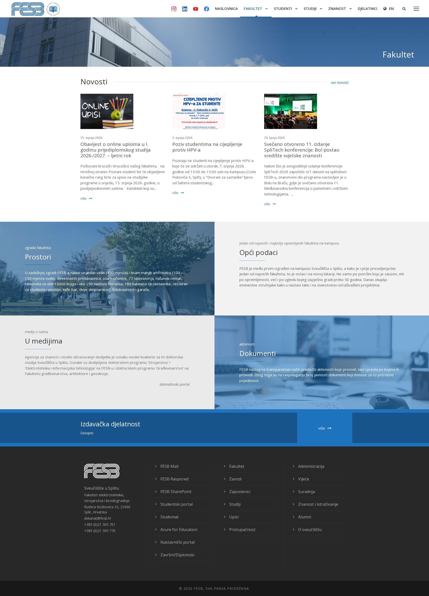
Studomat (169, 517)
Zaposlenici (239, 491)
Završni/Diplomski (177, 555)
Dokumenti (257, 353)
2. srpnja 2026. (182, 138)
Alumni (304, 517)
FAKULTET (253, 8)
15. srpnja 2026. (91, 138)
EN (391, 8)
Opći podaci (258, 252)
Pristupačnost (242, 529)
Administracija (311, 466)
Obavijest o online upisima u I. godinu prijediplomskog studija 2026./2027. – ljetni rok (115, 150)
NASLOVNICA (226, 8)
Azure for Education (178, 529)
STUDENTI (283, 8)
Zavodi (235, 479)
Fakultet (236, 466)
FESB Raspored (174, 479)
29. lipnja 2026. (274, 138)
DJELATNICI (367, 8)
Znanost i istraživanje (318, 504)
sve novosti (340, 82)
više (83, 198)
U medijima (43, 340)
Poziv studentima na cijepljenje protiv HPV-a (207, 147)
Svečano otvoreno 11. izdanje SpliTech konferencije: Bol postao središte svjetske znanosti (301, 150)
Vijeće (303, 479)
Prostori (38, 256)
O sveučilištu (310, 529)
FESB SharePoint (175, 491)
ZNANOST (337, 8)
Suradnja (306, 491)
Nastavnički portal (177, 542)
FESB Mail (169, 466)
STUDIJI (310, 8)
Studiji (235, 504)
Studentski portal (176, 504)
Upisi (234, 517)
